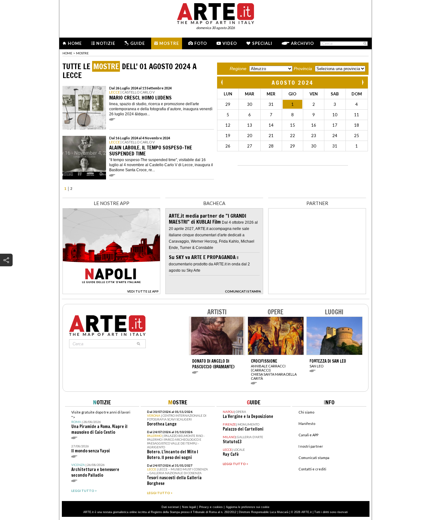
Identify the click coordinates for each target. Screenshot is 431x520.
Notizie (105, 43)
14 (271, 125)
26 (227, 145)
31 (271, 104)
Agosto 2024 (292, 82)
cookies (218, 507)
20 (249, 135)
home (67, 53)
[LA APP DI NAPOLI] (111, 292)
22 (292, 135)
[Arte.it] (215, 12)
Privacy (204, 507)
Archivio (302, 43)
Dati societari (170, 507)
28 (271, 145)
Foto (200, 43)
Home (75, 43)
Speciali (262, 43)
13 (249, 125)
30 (249, 104)
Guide (137, 43)
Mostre (169, 43)
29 (227, 104)
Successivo (362, 82)
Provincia (303, 68)
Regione (238, 68)
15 (292, 125)
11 (356, 114)
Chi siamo (306, 412)
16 (313, 125)
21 (271, 135)
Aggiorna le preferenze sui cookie (247, 507)
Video (229, 43)
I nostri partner (310, 446)
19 (227, 135)
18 (356, 125)
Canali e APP (308, 435)
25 (356, 135)
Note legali (189, 507)
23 (313, 135)
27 (249, 145)
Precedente (222, 82)
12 (227, 125)
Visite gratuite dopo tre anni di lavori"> (100, 422)
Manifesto (306, 423)
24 (334, 135)
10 (334, 114)
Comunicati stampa (313, 458)
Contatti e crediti (312, 469)
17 (334, 125)
